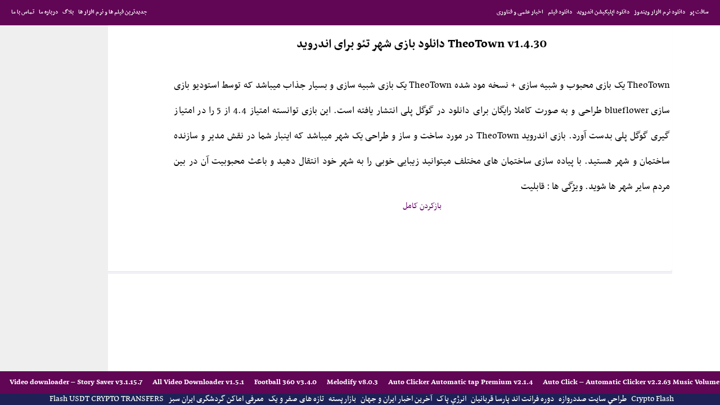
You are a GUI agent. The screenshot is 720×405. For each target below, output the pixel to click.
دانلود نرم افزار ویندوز (659, 12)
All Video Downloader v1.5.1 (199, 382)
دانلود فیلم (560, 12)
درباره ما (48, 12)
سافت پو (699, 12)
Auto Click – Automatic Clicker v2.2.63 (608, 382)
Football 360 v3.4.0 (286, 382)
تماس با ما (22, 12)
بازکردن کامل (422, 206)
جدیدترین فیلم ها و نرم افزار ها (112, 12)
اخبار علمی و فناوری (520, 12)
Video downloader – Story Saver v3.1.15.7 (77, 382)
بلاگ (68, 12)
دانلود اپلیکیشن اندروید (603, 12)
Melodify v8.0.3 (353, 382)
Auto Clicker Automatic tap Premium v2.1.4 (461, 382)
